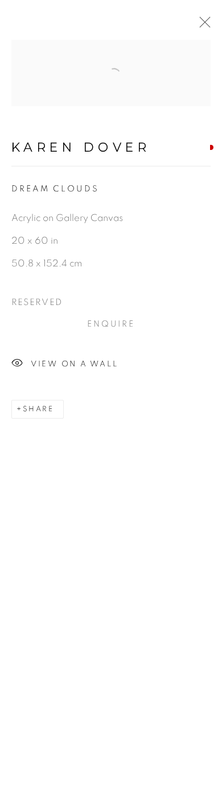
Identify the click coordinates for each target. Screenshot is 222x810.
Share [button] (38, 409)
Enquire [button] (111, 324)
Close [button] (202, 25)
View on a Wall (74, 364)
